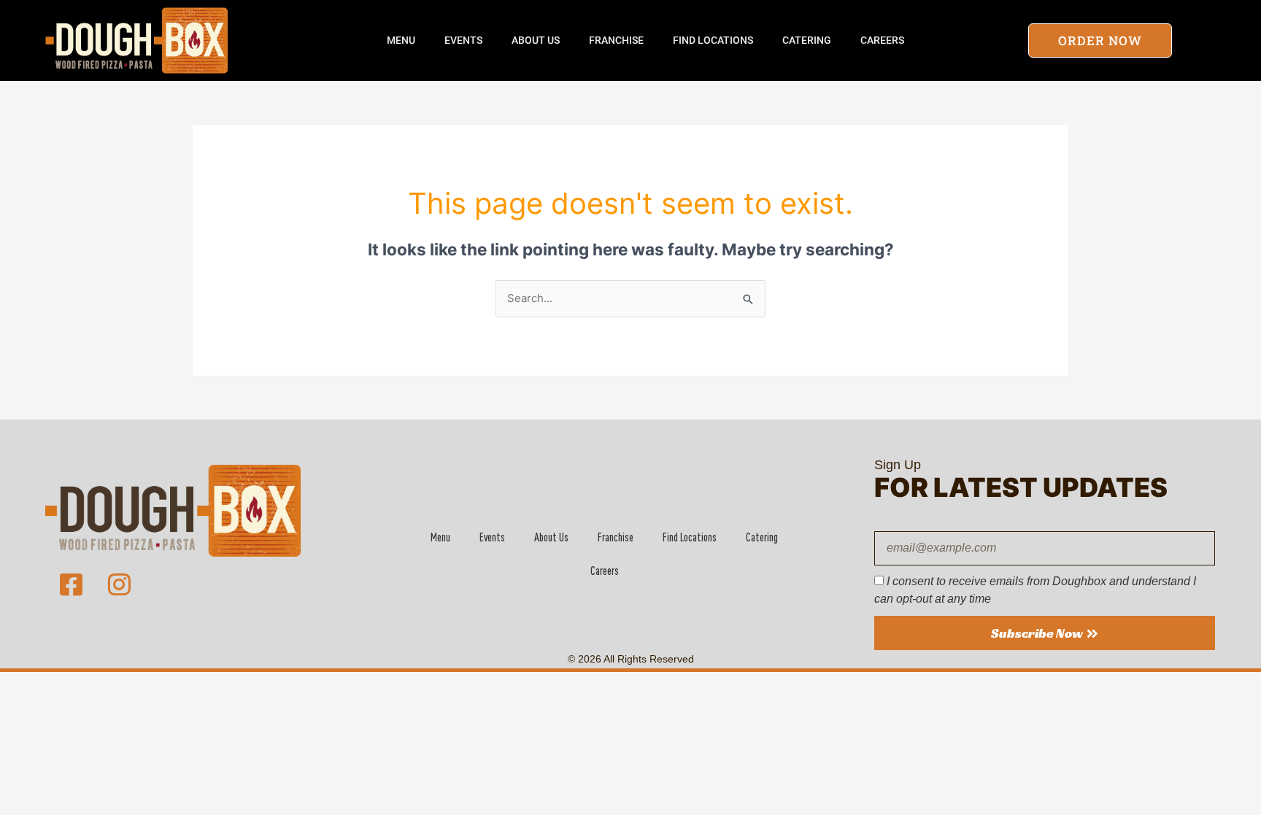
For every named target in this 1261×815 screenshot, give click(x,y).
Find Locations (713, 40)
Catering (806, 40)
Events (463, 40)
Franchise (616, 40)
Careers (882, 40)
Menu (401, 40)
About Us (536, 40)
